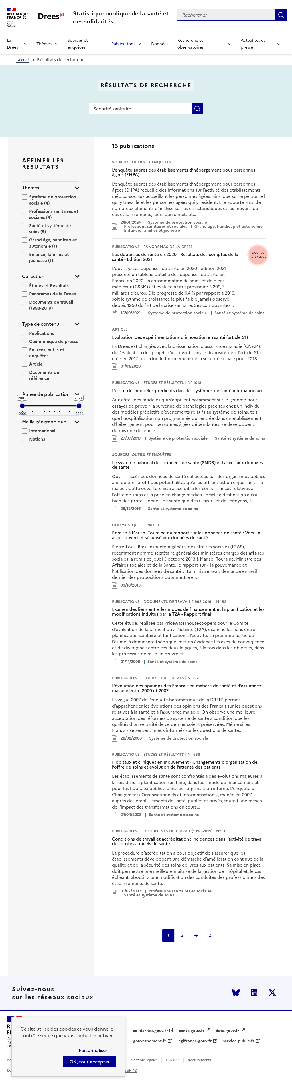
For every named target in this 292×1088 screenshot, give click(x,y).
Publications (123, 44)
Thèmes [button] (30, 187)
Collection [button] (33, 276)
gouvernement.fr (149, 1041)
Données (159, 44)
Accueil (22, 60)
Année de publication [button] (46, 394)
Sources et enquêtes (78, 43)
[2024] (79, 405)
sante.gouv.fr (191, 1031)
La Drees (12, 43)
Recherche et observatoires (190, 43)
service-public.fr (238, 1041)
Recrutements (199, 1060)
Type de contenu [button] (40, 324)
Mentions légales (143, 1060)
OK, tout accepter (90, 1061)
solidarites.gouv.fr (150, 1031)
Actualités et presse (253, 43)
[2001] (22, 405)
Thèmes (44, 44)
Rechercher (281, 15)
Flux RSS (172, 1060)
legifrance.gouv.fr (194, 1041)
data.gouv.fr (227, 1031)
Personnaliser (93, 1050)
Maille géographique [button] (44, 421)
